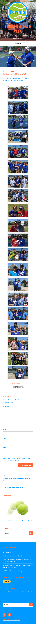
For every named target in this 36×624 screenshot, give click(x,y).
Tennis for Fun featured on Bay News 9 (14, 556)
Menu (19, 43)
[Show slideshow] (18, 383)
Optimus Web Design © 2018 (11, 620)
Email (5, 438)
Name (5, 429)
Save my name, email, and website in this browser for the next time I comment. (17, 459)
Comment (6, 406)
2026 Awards (7, 552)
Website (5, 447)
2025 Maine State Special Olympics (13, 571)
